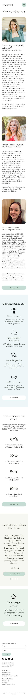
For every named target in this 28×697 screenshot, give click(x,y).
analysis (4, 429)
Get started (14, 288)
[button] (24, 5)
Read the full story (14, 574)
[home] (7, 5)
